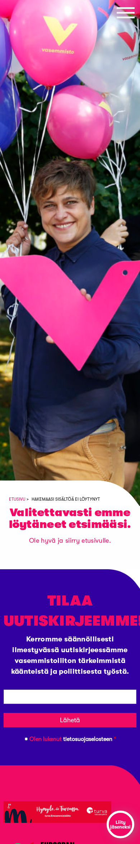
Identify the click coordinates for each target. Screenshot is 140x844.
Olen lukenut (72, 739)
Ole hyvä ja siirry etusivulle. (70, 540)
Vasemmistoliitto (23, 58)
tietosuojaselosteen (87, 739)
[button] (126, 13)
